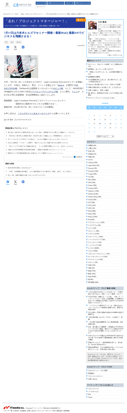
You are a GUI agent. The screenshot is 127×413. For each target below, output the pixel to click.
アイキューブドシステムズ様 (45, 92)
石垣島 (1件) (92, 154)
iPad (12, 42)
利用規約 (91, 373)
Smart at (61, 85)
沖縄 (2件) (91, 157)
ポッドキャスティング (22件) (97, 256)
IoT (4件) (91, 177)
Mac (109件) (92, 180)
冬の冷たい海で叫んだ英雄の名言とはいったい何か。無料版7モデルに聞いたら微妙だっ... (41, 132)
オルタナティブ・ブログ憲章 (98, 370)
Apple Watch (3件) (93, 165)
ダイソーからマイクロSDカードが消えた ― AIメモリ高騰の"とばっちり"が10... (37, 139)
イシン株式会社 (110, 27)
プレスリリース (93, 389)
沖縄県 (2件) (92, 145)
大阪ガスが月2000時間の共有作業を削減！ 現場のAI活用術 (36, 150)
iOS (6, 42)
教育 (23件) (91, 274)
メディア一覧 (7, 411)
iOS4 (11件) (92, 205)
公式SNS (16, 411)
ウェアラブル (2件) (94, 225)
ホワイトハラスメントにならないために (101, 98)
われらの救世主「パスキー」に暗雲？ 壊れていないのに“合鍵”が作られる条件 (38, 143)
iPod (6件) (91, 219)
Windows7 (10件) (93, 191)
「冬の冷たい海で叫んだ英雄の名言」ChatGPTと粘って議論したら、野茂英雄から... (39, 136)
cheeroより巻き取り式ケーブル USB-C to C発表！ (105, 84)
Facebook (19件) (93, 171)
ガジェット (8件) (93, 231)
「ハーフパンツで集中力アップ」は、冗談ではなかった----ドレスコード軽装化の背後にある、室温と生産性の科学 (105, 307)
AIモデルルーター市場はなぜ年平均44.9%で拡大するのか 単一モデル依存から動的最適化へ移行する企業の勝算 (105, 338)
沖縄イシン (97, 51)
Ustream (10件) (92, 188)
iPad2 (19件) (92, 214)
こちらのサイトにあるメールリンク (34, 113)
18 (99, 124)
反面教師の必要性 (94, 77)
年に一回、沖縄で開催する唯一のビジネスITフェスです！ (27, 175)
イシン (75, 92)
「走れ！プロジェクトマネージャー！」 (32, 14)
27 (110, 128)
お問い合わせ (92, 379)
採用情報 (66, 411)
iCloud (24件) (92, 199)
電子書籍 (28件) (93, 282)
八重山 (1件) (92, 148)
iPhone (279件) (92, 217)
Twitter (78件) (92, 185)
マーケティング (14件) (95, 259)
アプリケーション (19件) (96, 222)
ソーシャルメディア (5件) (96, 239)
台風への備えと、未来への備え (98, 90)
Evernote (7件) (92, 168)
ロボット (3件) (93, 262)
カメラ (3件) (92, 228)
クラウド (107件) (93, 234)
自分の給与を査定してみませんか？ (20, 168)
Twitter (90, 397)
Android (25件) (92, 162)
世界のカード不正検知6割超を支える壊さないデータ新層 (35, 153)
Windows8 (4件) (93, 194)
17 (94, 124)
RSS (81, 20)
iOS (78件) (91, 202)
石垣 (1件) (91, 151)
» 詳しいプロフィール (115, 55)
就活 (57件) (91, 271)
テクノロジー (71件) (94, 242)
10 (94, 119)
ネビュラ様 (58, 88)
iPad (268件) (92, 211)
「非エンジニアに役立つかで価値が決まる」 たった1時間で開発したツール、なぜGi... (40, 146)
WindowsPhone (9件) (94, 197)
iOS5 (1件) (91, 208)
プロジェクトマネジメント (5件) (99, 254)
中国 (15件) (91, 265)
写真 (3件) (91, 268)
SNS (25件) (91, 182)
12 (105, 119)
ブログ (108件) (93, 251)
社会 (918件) (92, 276)
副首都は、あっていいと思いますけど (100, 69)
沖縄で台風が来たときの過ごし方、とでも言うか (104, 87)
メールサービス (93, 391)
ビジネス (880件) (93, 248)
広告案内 (23, 411)
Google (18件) (92, 174)
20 (110, 124)
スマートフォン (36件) (95, 237)
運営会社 (60, 411)
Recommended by (68, 157)
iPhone (19, 42)
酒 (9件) (90, 279)
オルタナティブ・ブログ (10, 14)
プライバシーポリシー (95, 376)
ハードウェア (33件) (94, 245)
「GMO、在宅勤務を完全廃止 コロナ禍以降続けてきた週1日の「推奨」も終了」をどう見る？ (40, 171)
